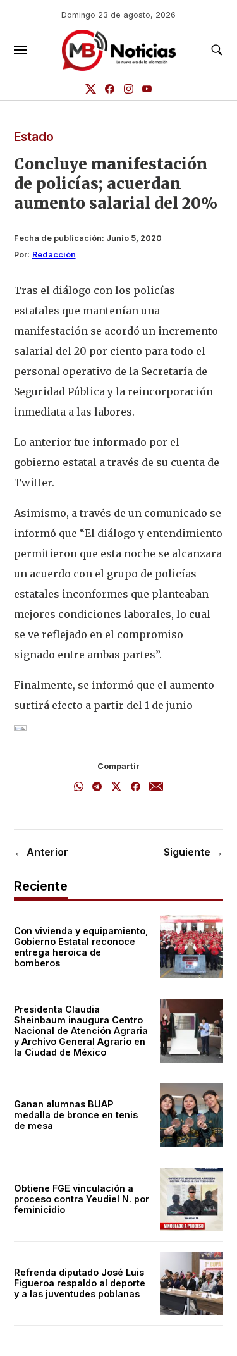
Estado (34, 136)
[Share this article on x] (116, 787)
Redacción (54, 254)
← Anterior (41, 852)
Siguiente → (193, 852)
